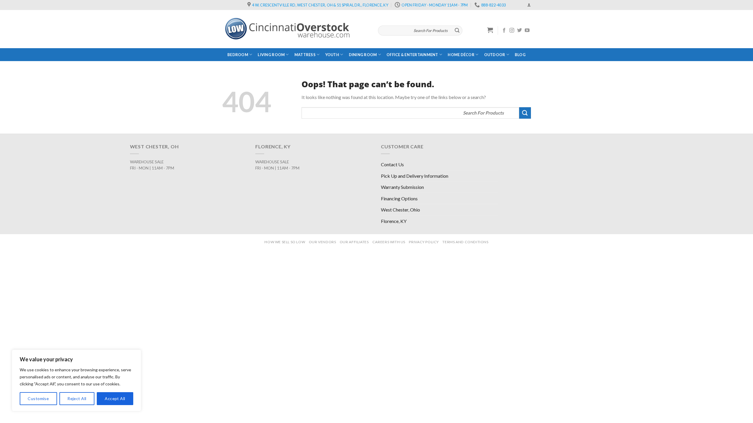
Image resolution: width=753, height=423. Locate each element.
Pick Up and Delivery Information (414, 176)
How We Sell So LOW (284, 242)
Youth (332, 54)
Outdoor (494, 54)
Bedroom (237, 54)
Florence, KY (394, 221)
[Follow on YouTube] (527, 30)
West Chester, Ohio (400, 209)
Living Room (271, 54)
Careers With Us (388, 242)
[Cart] (490, 29)
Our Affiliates (354, 242)
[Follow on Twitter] (519, 30)
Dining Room (363, 54)
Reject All (76, 398)
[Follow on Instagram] (511, 30)
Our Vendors (322, 242)
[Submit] (457, 31)
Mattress (305, 54)
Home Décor (461, 54)
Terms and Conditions (465, 242)
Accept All (115, 398)
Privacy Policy (424, 242)
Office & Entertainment (412, 54)
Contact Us (392, 164)
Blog (520, 54)
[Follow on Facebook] (504, 30)
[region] (76, 380)
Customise (38, 398)
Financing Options (399, 198)
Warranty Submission (402, 187)
